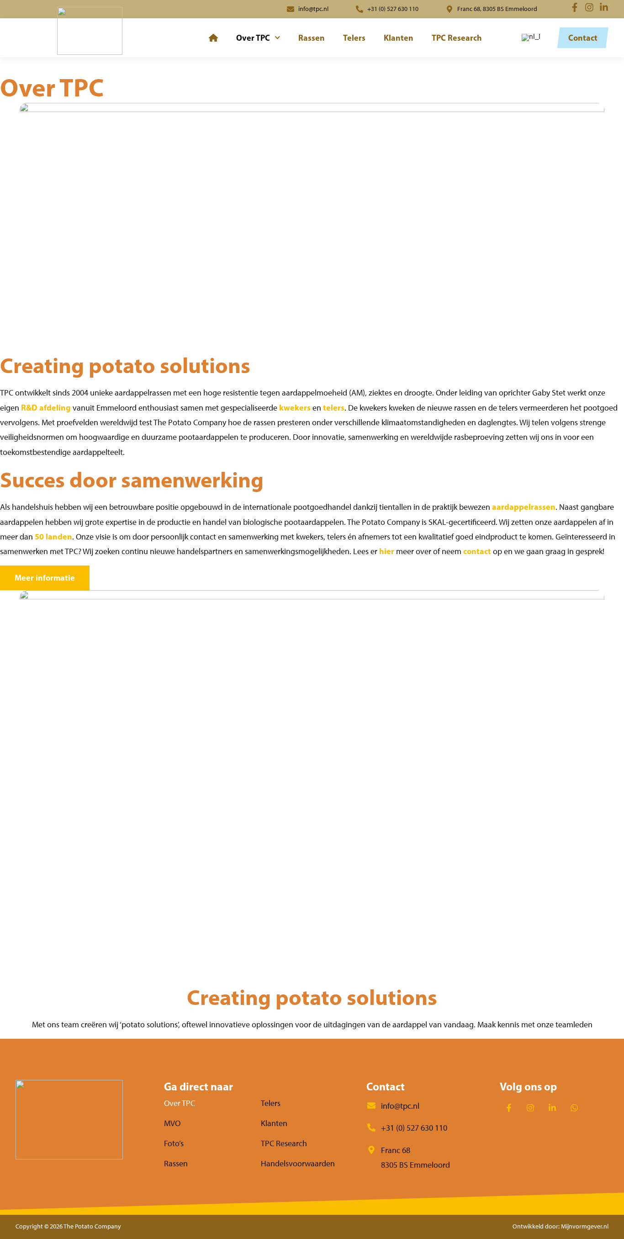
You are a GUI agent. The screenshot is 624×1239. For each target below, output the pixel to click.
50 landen (53, 536)
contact (477, 551)
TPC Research (457, 37)
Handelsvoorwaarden (298, 1164)
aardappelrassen (523, 507)
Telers (354, 37)
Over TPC (253, 37)
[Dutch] (529, 37)
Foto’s (174, 1143)
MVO (172, 1123)
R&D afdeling (46, 407)
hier (386, 551)
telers (333, 407)
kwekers (295, 407)
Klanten (398, 37)
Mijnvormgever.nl (584, 1226)
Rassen (311, 37)
